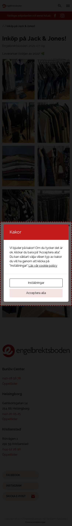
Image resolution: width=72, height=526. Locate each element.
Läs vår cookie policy (42, 265)
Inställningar (36, 282)
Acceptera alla (36, 293)
